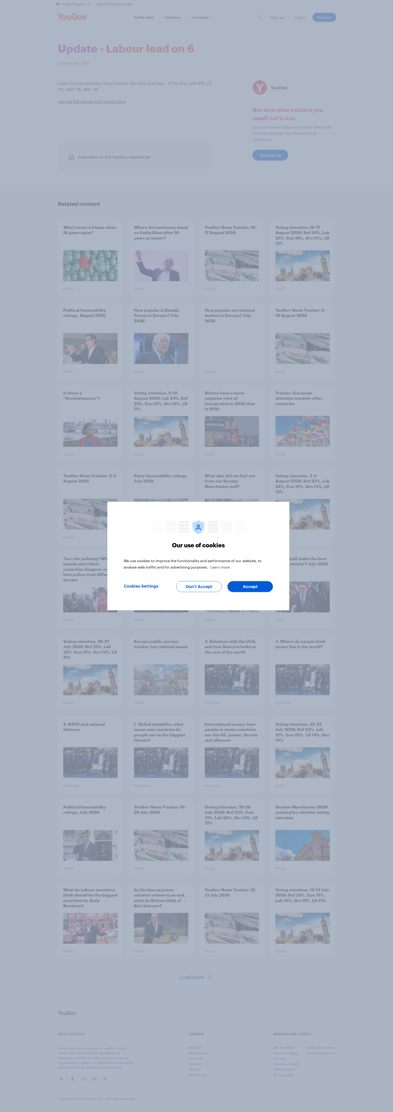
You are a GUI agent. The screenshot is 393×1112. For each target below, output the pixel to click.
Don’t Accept (199, 587)
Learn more (220, 567)
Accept (250, 587)
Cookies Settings (141, 586)
